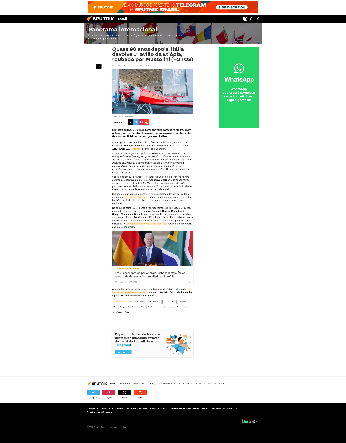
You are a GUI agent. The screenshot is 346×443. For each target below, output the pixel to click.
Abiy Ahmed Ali (154, 302)
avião (164, 307)
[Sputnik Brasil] (101, 22)
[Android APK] (250, 422)
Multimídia (219, 383)
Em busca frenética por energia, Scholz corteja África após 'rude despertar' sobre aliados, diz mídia (150, 274)
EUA (115, 307)
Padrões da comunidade (222, 408)
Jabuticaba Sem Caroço (144, 383)
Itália (173, 302)
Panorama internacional (128, 268)
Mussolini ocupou (135, 197)
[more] (189, 281)
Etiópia (166, 302)
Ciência (207, 383)
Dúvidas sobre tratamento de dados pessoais (189, 408)
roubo (171, 307)
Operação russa (167, 383)
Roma (127, 312)
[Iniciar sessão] (251, 18)
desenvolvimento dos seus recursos (146, 223)
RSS (237, 408)
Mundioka (125, 383)
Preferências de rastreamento (99, 412)
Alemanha (182, 302)
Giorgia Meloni (182, 307)
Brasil (198, 383)
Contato (120, 408)
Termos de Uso (107, 408)
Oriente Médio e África (136, 307)
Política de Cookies (158, 408)
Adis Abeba (117, 312)
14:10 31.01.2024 (119, 65)
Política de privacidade (137, 408)
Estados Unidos (153, 307)
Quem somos (92, 408)
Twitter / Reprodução (126, 116)
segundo (136, 148)
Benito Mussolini (140, 302)
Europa (122, 307)
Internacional (185, 383)
